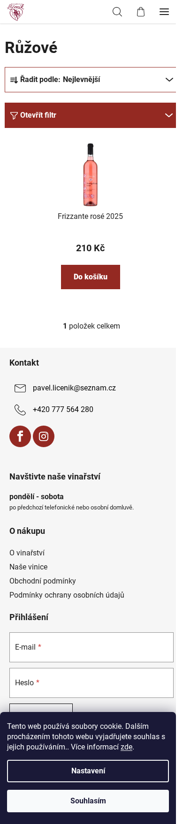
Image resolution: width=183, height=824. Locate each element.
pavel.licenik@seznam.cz (74, 387)
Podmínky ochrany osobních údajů (66, 595)
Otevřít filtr (38, 115)
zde (126, 746)
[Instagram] (43, 436)
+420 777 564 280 (63, 409)
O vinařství (27, 552)
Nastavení (88, 770)
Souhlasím (88, 800)
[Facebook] (20, 436)
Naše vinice (28, 566)
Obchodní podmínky (42, 581)
